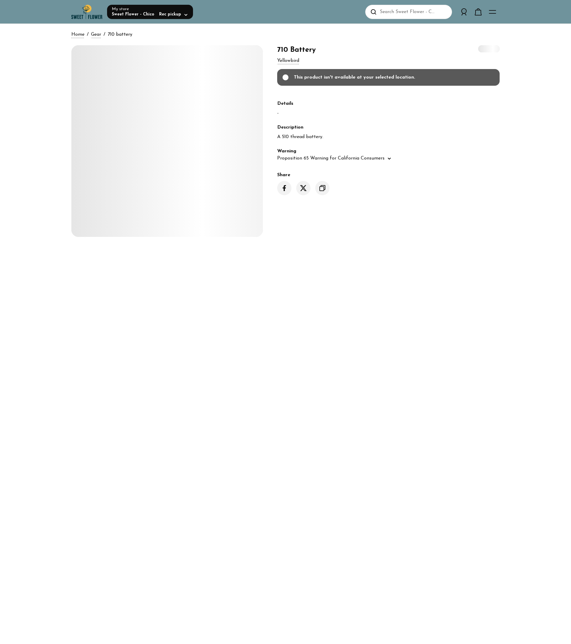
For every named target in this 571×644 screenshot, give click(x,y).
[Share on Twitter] (303, 188)
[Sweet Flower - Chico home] (86, 12)
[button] (288, 60)
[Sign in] (464, 12)
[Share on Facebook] (284, 188)
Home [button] (77, 34)
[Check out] (478, 12)
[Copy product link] (322, 188)
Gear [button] (96, 34)
